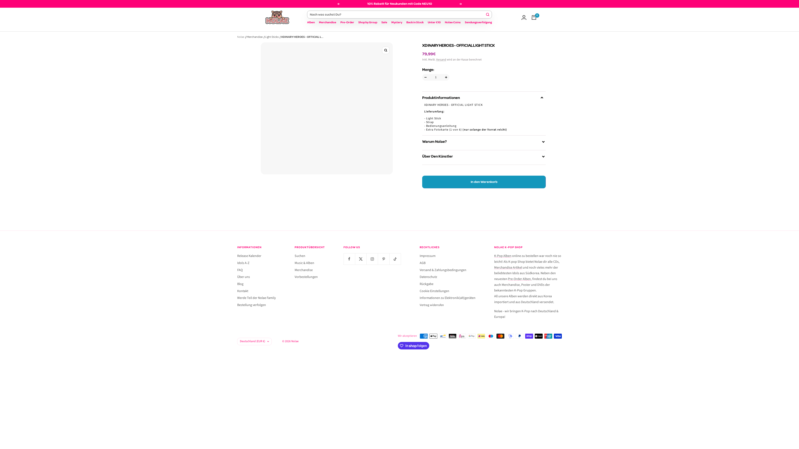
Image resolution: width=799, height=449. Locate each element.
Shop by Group (367, 22)
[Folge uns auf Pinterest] (383, 259)
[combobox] (397, 14)
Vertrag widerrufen (432, 305)
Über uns (243, 277)
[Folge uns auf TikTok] (395, 259)
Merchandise (327, 22)
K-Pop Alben (502, 256)
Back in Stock (415, 22)
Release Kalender (249, 256)
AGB (423, 263)
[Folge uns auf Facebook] (349, 259)
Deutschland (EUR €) (252, 341)
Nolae (240, 37)
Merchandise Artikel (508, 267)
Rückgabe (426, 284)
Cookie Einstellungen (434, 291)
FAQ (240, 270)
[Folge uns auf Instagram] (372, 259)
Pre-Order (347, 22)
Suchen (300, 256)
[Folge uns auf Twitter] (360, 259)
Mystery (396, 22)
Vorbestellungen (306, 277)
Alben (311, 22)
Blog (240, 284)
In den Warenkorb (484, 182)
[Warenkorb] (533, 17)
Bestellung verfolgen (251, 305)
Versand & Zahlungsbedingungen (443, 270)
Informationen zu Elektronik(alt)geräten (447, 298)
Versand (441, 60)
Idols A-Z (243, 263)
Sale (384, 22)
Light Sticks (272, 37)
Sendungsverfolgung (478, 22)
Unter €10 (434, 22)
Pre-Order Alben (519, 279)
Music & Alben (304, 263)
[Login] (523, 17)
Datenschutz (428, 277)
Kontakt (242, 291)
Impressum (427, 256)
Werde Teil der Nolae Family (256, 298)
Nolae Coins (453, 22)
